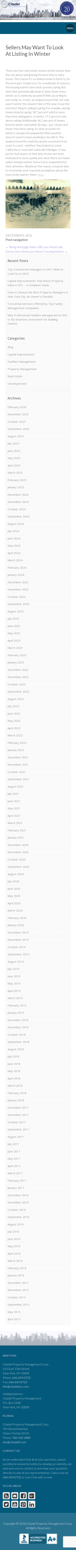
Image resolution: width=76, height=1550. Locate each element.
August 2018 (16, 1049)
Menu (70, 28)
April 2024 (14, 553)
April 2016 (14, 1253)
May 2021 (14, 808)
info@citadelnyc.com (16, 1386)
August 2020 (16, 874)
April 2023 (14, 640)
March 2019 (15, 998)
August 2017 (16, 1137)
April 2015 (14, 1319)
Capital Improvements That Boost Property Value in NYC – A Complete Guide (35, 283)
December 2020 (18, 845)
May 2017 (14, 1158)
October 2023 (17, 597)
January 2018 (16, 1100)
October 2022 (17, 684)
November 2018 (18, 1027)
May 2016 (14, 1246)
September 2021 (18, 779)
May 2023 (14, 633)
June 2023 (14, 626)
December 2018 (18, 1020)
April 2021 (14, 815)
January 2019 (16, 1012)
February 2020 (17, 918)
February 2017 (17, 1180)
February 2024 (17, 567)
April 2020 (14, 903)
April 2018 (14, 1078)
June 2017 (14, 1151)
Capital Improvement (21, 354)
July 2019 (13, 969)
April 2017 (14, 1166)
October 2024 (17, 509)
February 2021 (17, 830)
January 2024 (16, 575)
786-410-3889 (21, 1437)
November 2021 (18, 764)
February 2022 (17, 743)
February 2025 (17, 480)
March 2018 (15, 1085)
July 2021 (13, 794)
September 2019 (18, 954)
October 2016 (17, 1210)
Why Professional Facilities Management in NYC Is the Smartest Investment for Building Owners (38, 319)
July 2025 (13, 443)
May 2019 (14, 983)
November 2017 (18, 1115)
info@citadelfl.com (14, 1442)
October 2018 (17, 1034)
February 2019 (17, 1005)
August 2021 (16, 786)
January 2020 (16, 925)
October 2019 (17, 947)
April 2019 (14, 991)
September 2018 (18, 1042)
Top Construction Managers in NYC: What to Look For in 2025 (35, 271)
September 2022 (18, 691)
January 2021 (16, 837)
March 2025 (15, 472)
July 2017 (13, 1144)
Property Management (22, 369)
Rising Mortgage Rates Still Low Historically (34, 247)
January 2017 (16, 1188)
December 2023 (18, 582)
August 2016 (16, 1224)
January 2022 (16, 750)
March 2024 (15, 560)
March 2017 (15, 1173)
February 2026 (17, 407)
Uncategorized (17, 383)
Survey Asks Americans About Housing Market (36, 251)
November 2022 (18, 677)
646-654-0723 (18, 1382)
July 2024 (13, 531)
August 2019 (16, 961)
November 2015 (18, 1290)
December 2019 (18, 932)
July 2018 (13, 1056)
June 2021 (14, 801)
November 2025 (18, 414)
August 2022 (16, 699)
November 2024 (18, 502)
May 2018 (14, 1071)
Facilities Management (22, 361)
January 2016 (16, 1275)
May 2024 (14, 545)
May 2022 (14, 721)
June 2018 (14, 1064)
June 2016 (14, 1239)
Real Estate (15, 376)
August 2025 (16, 436)
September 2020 (18, 866)
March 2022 (15, 735)
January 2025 (16, 487)
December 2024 (18, 494)
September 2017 (18, 1129)
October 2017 (17, 1122)
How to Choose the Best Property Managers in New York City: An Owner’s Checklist (38, 294)
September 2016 (18, 1217)
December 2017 (18, 1107)
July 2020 (13, 881)
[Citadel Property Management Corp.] (15, 4)
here (41, 174)
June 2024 (14, 538)
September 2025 (18, 429)
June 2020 (14, 888)
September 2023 (18, 604)
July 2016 (13, 1231)
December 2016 (18, 1195)
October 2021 (17, 772)
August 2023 (16, 611)
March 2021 (15, 823)
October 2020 (17, 859)
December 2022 (18, 670)
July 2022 (13, 706)
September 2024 (18, 516)
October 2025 (17, 421)
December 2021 (18, 757)
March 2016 (15, 1261)
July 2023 (13, 618)
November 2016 (18, 1202)
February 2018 (17, 1093)
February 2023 (17, 655)
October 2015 (17, 1297)
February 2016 (17, 1268)
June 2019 (14, 976)
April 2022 (14, 728)
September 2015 (18, 1304)
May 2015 (14, 1312)
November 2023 (18, 589)
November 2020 (18, 852)
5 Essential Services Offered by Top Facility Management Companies (35, 306)
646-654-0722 (21, 1377)
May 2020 (14, 896)
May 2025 (14, 458)
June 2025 (14, 451)
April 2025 (14, 465)
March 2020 (15, 910)
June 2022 (14, 713)
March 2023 (15, 648)
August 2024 (16, 524)
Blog (10, 347)
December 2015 (18, 1283)
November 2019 (18, 939)
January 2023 (16, 662)
